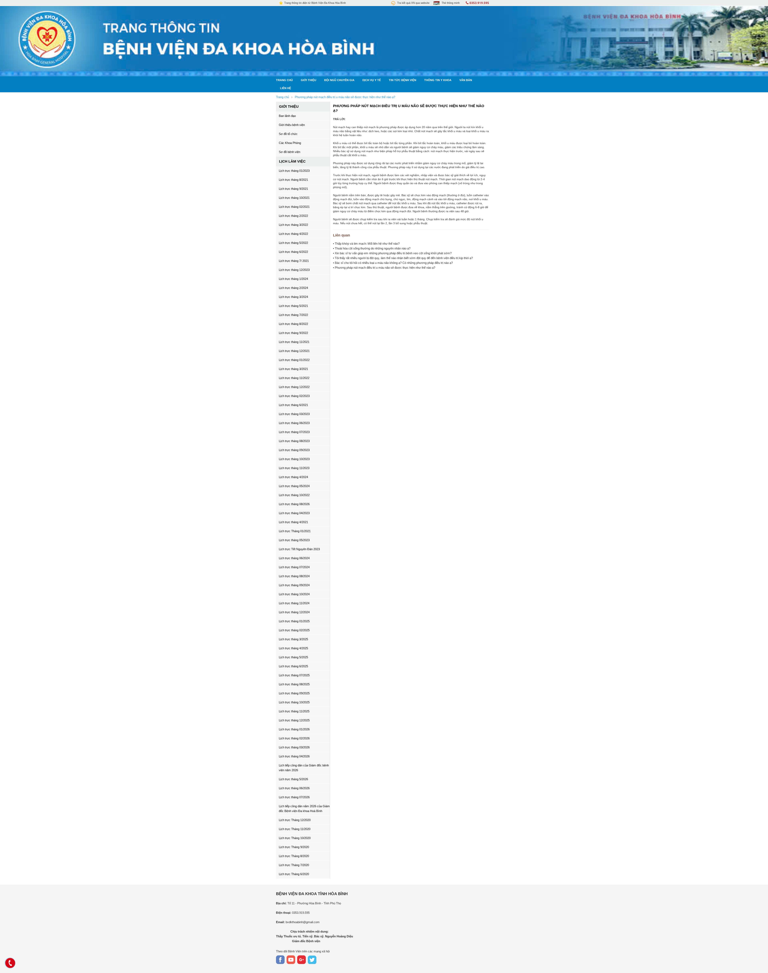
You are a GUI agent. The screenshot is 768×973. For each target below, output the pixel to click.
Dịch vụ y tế (371, 80)
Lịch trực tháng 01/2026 (294, 729)
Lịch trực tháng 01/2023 (294, 170)
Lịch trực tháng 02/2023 (294, 396)
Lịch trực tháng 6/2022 (293, 251)
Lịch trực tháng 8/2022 (293, 324)
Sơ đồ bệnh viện (289, 152)
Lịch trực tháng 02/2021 (294, 206)
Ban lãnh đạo (287, 116)
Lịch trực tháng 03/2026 (294, 747)
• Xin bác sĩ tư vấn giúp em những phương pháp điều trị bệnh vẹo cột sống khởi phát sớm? (392, 253)
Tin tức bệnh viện (402, 80)
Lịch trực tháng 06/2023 (294, 423)
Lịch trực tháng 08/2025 (294, 684)
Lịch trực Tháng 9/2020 (294, 847)
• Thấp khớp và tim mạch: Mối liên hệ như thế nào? (366, 243)
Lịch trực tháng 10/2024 (294, 594)
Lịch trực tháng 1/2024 (293, 278)
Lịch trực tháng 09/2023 (294, 450)
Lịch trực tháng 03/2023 (294, 414)
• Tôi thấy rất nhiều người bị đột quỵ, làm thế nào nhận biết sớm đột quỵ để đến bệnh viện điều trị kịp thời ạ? (403, 258)
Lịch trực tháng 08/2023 (294, 441)
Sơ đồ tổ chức (288, 134)
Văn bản (465, 80)
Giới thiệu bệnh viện (292, 125)
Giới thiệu (308, 80)
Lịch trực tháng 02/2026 (294, 738)
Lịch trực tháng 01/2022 (294, 360)
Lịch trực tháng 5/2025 (293, 657)
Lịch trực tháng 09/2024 (294, 585)
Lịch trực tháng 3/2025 (293, 639)
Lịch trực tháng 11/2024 (294, 603)
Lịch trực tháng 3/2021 (293, 369)
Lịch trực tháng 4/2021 (293, 522)
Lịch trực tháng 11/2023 (294, 468)
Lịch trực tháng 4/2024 (293, 477)
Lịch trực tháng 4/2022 (293, 233)
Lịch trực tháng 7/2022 (293, 315)
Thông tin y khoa (437, 80)
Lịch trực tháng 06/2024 (294, 558)
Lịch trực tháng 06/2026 (294, 788)
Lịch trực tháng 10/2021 (294, 197)
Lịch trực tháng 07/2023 (294, 432)
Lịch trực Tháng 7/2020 (294, 865)
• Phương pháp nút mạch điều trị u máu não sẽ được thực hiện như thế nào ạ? (384, 267)
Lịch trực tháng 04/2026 (294, 756)
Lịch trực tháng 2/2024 (293, 287)
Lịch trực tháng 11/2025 (294, 711)
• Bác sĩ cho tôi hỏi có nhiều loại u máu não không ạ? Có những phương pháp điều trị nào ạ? (393, 262)
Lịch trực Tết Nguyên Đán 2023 (299, 549)
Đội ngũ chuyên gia (339, 80)
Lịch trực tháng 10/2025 (294, 702)
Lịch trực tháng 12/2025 (294, 720)
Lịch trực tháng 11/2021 (294, 342)
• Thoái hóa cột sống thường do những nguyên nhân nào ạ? (371, 248)
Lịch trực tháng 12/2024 (294, 612)
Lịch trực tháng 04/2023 (294, 513)
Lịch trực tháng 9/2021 (293, 188)
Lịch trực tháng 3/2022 (293, 224)
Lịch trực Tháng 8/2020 (294, 856)
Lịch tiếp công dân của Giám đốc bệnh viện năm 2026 (304, 768)
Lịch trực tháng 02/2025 (294, 630)
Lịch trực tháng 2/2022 (293, 215)
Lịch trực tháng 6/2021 (293, 405)
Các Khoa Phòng (290, 143)
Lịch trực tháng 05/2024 (294, 486)
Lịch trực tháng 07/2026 (294, 797)
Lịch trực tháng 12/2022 (294, 387)
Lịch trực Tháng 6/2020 (294, 874)
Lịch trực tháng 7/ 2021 (294, 260)
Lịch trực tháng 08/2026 (294, 504)
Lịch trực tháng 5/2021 (293, 306)
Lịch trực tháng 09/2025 (294, 693)
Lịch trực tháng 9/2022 (293, 333)
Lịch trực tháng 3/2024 (293, 297)
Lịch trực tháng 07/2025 (294, 675)
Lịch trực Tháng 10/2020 (295, 838)
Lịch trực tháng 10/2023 (294, 459)
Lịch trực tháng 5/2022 (293, 242)
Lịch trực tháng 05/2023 (294, 540)
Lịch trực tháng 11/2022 (294, 378)
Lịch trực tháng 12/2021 (294, 351)
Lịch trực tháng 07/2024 (294, 567)
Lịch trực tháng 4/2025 (293, 648)
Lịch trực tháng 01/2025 (294, 621)
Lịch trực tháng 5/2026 (293, 779)
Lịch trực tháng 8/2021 (293, 179)
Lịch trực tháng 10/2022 (294, 495)
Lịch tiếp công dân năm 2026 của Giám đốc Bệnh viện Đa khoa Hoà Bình (304, 808)
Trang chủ (284, 80)
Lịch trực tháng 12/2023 (294, 269)
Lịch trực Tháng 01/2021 (295, 531)
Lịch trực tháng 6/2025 (293, 666)
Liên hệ (285, 88)
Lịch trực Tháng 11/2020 (294, 829)
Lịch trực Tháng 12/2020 (295, 820)
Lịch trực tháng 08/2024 (294, 576)
